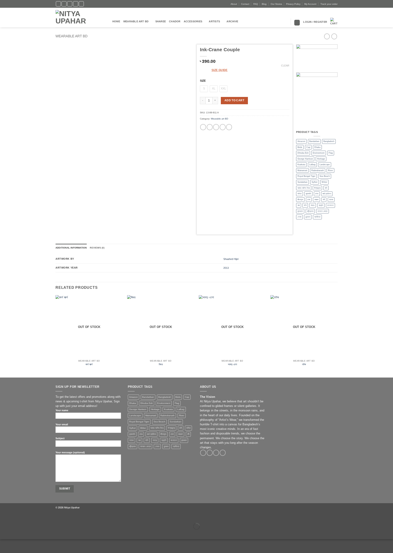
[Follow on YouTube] (81, 4)
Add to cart (234, 100)
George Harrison (305, 159)
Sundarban (302, 182)
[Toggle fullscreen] (14, 516)
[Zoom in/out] (3, 516)
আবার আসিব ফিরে (303, 188)
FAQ (255, 4)
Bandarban (314, 141)
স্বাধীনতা (317, 217)
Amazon (301, 141)
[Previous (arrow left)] (3, 533)
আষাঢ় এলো (232, 364)
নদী (324, 199)
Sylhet (314, 182)
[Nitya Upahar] (80, 17)
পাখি (305, 205)
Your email (61, 424)
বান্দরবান (300, 211)
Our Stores (276, 4)
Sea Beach (325, 176)
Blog (264, 4)
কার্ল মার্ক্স (89, 364)
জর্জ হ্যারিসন (326, 194)
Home (116, 21)
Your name (61, 410)
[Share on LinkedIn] (229, 127)
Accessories (193, 21)
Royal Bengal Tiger (306, 176)
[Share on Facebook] (203, 127)
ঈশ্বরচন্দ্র (317, 188)
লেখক (299, 217)
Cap (308, 147)
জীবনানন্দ (300, 199)
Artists (214, 21)
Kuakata (301, 164)
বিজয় (161, 364)
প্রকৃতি (321, 205)
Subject (60, 438)
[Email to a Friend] (216, 127)
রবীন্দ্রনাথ (310, 211)
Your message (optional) (70, 452)
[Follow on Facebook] (58, 4)
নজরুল (316, 199)
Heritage (321, 159)
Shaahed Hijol (230, 259)
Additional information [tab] (71, 247)
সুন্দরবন (307, 217)
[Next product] (327, 36)
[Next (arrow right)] (14, 533)
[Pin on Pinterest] (223, 127)
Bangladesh (328, 141)
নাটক (304, 364)
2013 (226, 267)
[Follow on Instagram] (64, 4)
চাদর (316, 194)
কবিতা (299, 194)
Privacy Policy (293, 4)
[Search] (297, 22)
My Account (310, 4)
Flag (331, 153)
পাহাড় (313, 205)
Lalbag (312, 164)
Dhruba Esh (303, 153)
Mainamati (302, 170)
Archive (232, 21)
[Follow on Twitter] (69, 4)
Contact (245, 4)
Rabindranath (317, 170)
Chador (174, 21)
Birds (299, 147)
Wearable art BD (136, 21)
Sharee (160, 21)
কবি (326, 188)
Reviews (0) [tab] (97, 247)
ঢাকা (308, 199)
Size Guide (220, 70)
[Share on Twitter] (210, 127)
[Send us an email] (75, 4)
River (330, 170)
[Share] (25, 516)
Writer (324, 182)
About (234, 4)
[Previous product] (334, 36)
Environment (319, 153)
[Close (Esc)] (36, 516)
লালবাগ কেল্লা (322, 211)
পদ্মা (298, 205)
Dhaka (317, 147)
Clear (285, 65)
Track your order (329, 4)
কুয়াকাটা (308, 194)
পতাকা (331, 199)
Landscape (325, 164)
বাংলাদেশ (330, 205)
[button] (315, 22)
